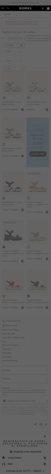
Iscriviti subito (26, 256)
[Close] (48, 182)
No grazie (25, 263)
